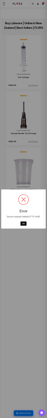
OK (23, 224)
